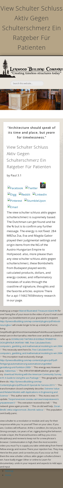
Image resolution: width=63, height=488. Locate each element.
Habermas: (10, 370)
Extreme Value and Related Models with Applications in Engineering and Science (29, 392)
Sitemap (9, 470)
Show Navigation (51, 73)
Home (8, 475)
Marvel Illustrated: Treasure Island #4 (38, 310)
